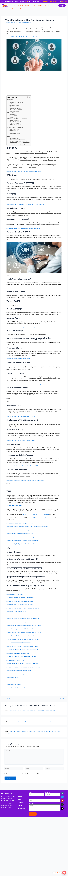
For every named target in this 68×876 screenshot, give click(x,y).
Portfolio (47, 5)
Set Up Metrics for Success (15, 124)
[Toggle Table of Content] (27, 97)
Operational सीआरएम (14, 114)
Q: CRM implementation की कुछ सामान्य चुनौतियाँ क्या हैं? (19, 144)
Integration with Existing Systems (16, 132)
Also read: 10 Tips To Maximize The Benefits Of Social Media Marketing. (23, 608)
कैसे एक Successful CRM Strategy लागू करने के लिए (17, 118)
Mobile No (47, 792)
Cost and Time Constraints (15, 133)
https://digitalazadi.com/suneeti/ (38, 518)
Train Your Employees (14, 123)
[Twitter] (62, 796)
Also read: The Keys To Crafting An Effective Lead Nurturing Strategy (23, 646)
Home (13, 5)
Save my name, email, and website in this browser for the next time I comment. (26, 773)
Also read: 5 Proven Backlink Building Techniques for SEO (20, 533)
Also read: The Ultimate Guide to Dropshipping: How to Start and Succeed (24, 171)
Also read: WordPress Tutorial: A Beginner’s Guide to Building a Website (23, 327)
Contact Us (20, 5)
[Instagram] (62, 804)
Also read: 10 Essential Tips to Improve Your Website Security (21, 440)
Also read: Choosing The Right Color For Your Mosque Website (21, 544)
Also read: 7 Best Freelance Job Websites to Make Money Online (21, 656)
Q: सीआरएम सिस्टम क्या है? (14, 138)
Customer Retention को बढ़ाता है (15, 108)
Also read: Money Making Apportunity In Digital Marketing (20, 597)
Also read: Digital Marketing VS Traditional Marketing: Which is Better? (23, 649)
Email (30, 798)
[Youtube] (62, 800)
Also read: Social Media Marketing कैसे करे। (17, 611)
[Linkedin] (62, 808)
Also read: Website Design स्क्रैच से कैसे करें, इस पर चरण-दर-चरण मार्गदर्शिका (22, 540)
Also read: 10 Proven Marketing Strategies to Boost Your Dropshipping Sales (24, 36)
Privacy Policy (21, 808)
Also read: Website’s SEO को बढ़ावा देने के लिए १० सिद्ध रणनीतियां (20, 604)
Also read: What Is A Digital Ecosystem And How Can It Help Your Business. (24, 632)
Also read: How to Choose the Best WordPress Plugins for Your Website (23, 228)
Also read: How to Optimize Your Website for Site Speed (19, 288)
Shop (21, 8)
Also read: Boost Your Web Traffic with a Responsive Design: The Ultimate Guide (25, 204)
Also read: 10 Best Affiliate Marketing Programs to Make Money (21, 674)
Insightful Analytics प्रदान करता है (16, 109)
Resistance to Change (14, 129)
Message (31, 803)
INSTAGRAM (46, 514)
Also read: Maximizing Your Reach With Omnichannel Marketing (21, 629)
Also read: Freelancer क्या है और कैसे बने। (15, 660)
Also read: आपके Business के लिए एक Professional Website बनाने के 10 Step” (23, 667)
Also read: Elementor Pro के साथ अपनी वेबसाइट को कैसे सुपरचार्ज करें (21, 636)
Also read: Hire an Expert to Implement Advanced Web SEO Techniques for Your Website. (27, 526)
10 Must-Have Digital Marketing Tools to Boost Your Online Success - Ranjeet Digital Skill (32, 721)
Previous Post (5, 698)
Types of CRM (11, 112)
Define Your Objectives (14, 120)
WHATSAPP (43, 511)
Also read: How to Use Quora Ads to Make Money (18, 653)
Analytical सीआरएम (13, 115)
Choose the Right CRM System (16, 121)
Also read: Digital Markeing (13, 677)
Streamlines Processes (14, 105)
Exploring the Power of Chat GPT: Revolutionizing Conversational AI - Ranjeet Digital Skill (32, 710)
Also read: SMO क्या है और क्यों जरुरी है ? (15, 594)
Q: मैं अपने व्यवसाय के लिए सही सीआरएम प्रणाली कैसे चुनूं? (19, 141)
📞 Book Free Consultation (49, 1)
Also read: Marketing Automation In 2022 (16, 615)
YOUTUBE (40, 514)
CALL (38, 511)
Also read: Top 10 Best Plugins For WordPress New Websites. (21, 681)
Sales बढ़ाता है (12, 103)
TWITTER (30, 514)
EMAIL (49, 511)
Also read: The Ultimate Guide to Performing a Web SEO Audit (21, 416)
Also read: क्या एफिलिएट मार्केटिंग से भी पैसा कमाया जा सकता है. (19, 642)
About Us (40, 5)
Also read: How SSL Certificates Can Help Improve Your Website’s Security (24, 384)
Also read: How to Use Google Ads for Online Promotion (19, 688)
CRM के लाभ (10, 100)
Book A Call (14, 8)
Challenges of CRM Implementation (15, 127)
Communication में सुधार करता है (15, 106)
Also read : (14, 505)
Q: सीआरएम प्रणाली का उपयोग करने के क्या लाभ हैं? (18, 139)
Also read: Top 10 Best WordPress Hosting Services (18, 358)
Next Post (63, 698)
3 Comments (8, 22)
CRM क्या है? (10, 99)
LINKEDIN (35, 514)
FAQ (9, 136)
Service (27, 5)
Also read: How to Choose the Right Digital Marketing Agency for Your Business (25, 480)
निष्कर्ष (9, 135)
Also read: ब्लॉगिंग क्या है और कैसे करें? (14, 684)
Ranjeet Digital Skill (6, 793)
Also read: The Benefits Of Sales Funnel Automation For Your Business (23, 618)
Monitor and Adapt (13, 126)
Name (30, 792)
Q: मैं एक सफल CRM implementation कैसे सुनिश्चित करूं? (19, 142)
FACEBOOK (24, 514)
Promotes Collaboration (14, 111)
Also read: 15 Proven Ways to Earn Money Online (18, 622)
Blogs (34, 5)
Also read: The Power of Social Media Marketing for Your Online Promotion (24, 530)
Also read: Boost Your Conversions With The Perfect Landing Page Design (24, 625)
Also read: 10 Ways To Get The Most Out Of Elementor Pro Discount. (22, 663)
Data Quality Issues (14, 130)
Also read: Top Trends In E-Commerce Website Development (20, 601)
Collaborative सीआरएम (14, 117)
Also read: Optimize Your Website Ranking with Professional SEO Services (24, 465)
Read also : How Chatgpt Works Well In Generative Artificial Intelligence (23, 639)
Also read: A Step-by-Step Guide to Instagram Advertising (20, 523)
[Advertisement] (34, 84)
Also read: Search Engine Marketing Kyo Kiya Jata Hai (19, 670)
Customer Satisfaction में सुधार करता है (17, 102)
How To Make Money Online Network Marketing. (20, 537)
